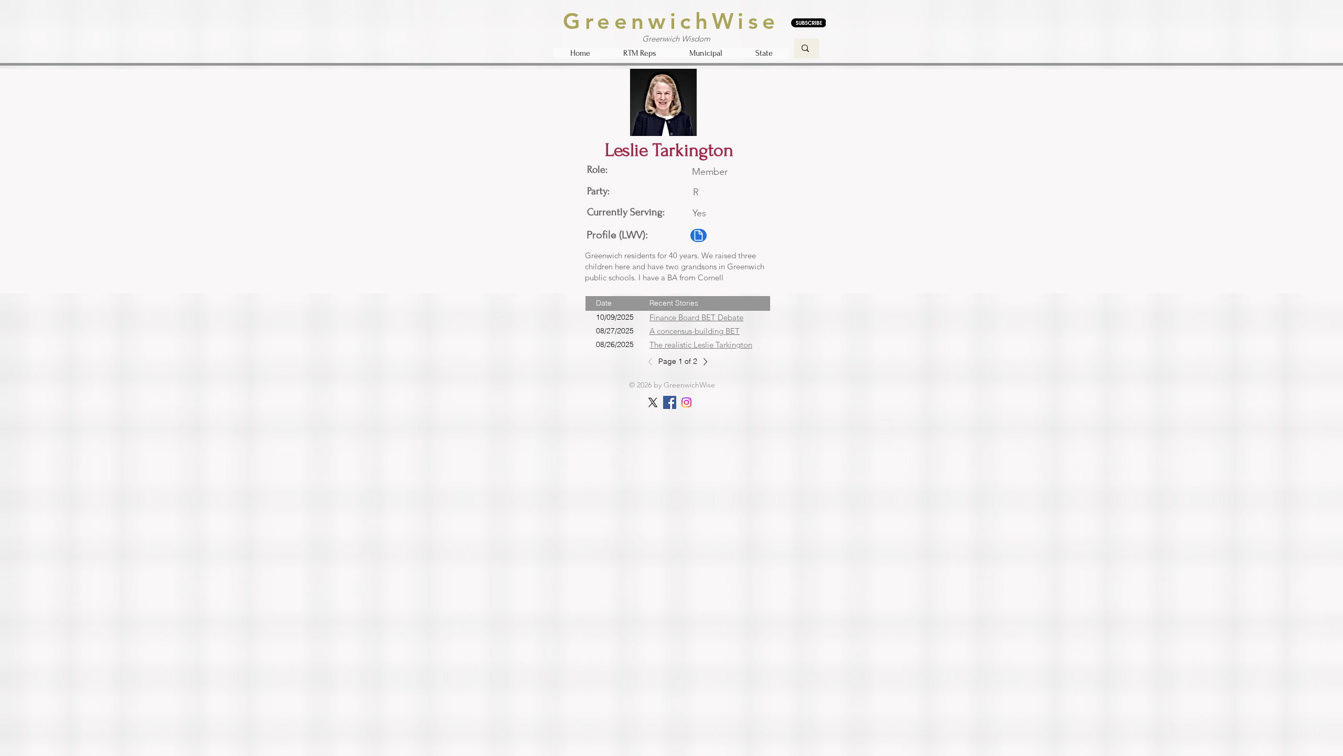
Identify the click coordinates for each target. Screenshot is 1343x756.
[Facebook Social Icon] (669, 402)
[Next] (702, 362)
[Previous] (653, 362)
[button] (639, 53)
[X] (652, 402)
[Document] (698, 235)
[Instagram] (686, 402)
